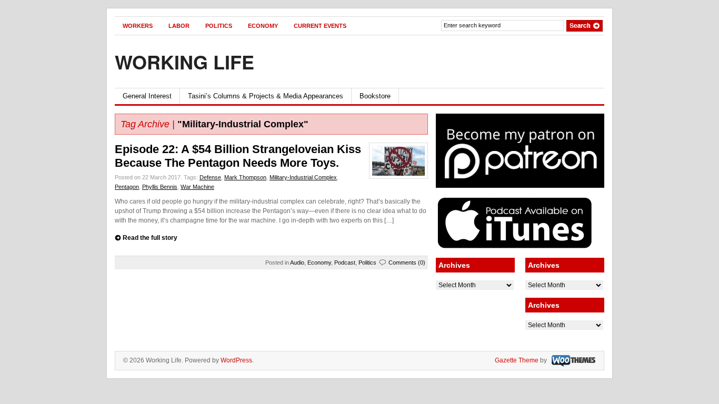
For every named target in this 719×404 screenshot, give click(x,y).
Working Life (184, 61)
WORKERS (138, 26)
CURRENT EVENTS (320, 26)
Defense (210, 177)
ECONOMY (263, 26)
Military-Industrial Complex (303, 177)
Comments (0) (406, 262)
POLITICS (218, 26)
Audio (297, 262)
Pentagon (127, 187)
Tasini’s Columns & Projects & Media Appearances (265, 96)
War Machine (197, 187)
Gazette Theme (516, 360)
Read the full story (150, 237)
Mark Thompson (245, 177)
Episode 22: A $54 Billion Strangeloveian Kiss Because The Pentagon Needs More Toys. (238, 156)
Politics (367, 262)
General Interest (147, 96)
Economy (319, 262)
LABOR (178, 26)
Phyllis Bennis (159, 187)
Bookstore (375, 96)
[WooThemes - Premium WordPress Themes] (572, 360)
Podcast (344, 262)
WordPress (236, 360)
